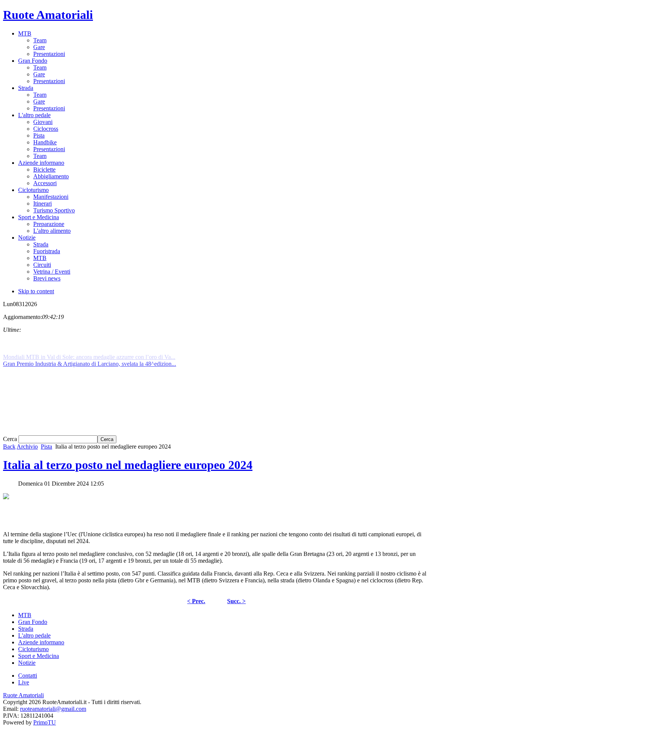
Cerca (11, 439)
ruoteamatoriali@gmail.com (53, 709)
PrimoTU (44, 722)
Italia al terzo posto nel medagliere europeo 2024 (127, 465)
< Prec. (196, 601)
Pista (46, 446)
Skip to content (36, 291)
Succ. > (236, 601)
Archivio (27, 446)
